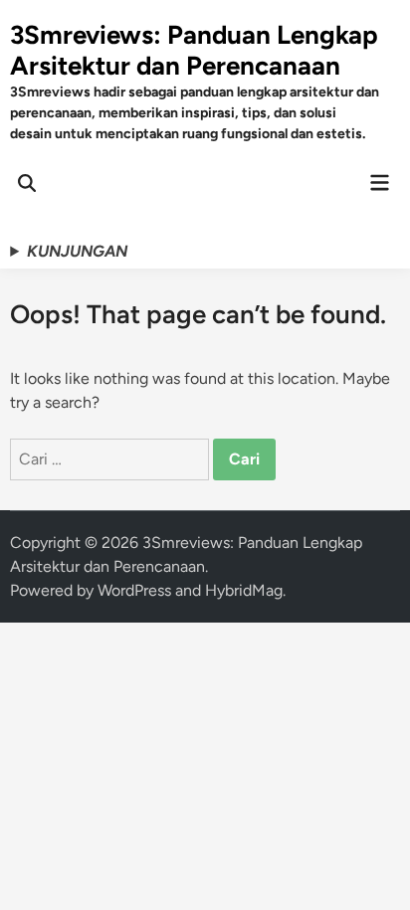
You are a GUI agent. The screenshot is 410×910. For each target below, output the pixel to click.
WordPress (134, 590)
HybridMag (244, 590)
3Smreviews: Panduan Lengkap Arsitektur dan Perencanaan (194, 50)
